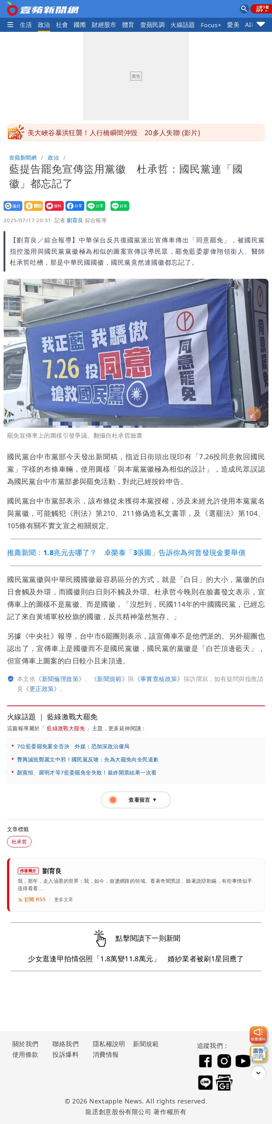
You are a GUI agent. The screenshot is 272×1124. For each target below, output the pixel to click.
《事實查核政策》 (158, 679)
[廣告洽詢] (258, 1053)
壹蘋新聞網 (22, 157)
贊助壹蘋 (31, 210)
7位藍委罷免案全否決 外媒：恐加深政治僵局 (73, 746)
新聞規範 (146, 1043)
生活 (26, 25)
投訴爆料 (65, 1054)
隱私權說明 (106, 1043)
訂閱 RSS (35, 899)
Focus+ (211, 25)
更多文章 (63, 899)
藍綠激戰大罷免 (66, 728)
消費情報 (106, 1054)
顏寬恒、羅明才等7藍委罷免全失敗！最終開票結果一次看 (87, 772)
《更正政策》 (41, 689)
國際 (80, 25)
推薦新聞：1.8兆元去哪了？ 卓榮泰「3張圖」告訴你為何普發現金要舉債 (126, 552)
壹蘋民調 (152, 25)
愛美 (233, 25)
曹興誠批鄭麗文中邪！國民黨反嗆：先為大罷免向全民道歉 (88, 759)
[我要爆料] (258, 1034)
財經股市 (104, 25)
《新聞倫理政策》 (60, 679)
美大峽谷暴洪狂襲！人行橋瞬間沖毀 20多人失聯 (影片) (114, 132)
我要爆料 (52, 210)
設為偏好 (11, 210)
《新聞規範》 (109, 679)
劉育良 (75, 220)
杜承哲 (19, 841)
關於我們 (25, 1043)
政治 (44, 25)
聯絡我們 (65, 1043)
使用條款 (25, 1054)
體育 (128, 25)
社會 (62, 25)
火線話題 (182, 25)
